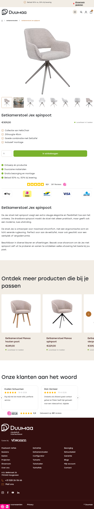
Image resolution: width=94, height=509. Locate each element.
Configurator (38, 456)
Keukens (5, 452)
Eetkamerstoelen (12, 20)
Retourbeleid (69, 452)
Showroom (6, 464)
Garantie (68, 456)
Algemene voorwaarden (11, 504)
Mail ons (10, 484)
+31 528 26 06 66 (13, 480)
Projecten (5, 460)
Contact (68, 467)
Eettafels (37, 448)
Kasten (4, 456)
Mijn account (69, 464)
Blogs (66, 460)
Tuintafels (37, 467)
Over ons (5, 467)
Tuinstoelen (38, 464)
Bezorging (68, 448)
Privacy (30, 504)
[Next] (88, 314)
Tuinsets (36, 460)
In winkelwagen (50, 153)
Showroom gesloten (80, 3)
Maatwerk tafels (8, 448)
